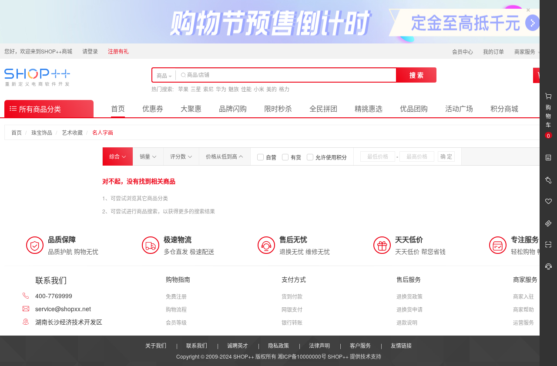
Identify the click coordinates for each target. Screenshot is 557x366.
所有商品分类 (39, 109)
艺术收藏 (72, 132)
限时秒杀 (278, 108)
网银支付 (292, 309)
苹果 (183, 89)
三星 (196, 89)
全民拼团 (323, 108)
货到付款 (292, 296)
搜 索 (416, 74)
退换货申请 (409, 309)
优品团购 (414, 108)
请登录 (90, 51)
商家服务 (525, 51)
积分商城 (504, 108)
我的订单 (493, 51)
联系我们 (196, 345)
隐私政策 (278, 345)
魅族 (233, 89)
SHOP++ (338, 356)
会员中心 (462, 51)
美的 (271, 89)
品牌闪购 (233, 108)
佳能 (246, 89)
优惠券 (152, 108)
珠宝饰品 (41, 132)
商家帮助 (523, 309)
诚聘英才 (237, 345)
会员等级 (176, 322)
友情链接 (401, 345)
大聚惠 (191, 108)
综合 (115, 156)
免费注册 (176, 296)
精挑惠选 (369, 108)
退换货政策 (409, 296)
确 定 (446, 156)
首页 (118, 108)
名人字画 (102, 132)
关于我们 (155, 345)
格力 (284, 89)
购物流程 (176, 309)
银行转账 (292, 322)
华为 (221, 89)
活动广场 (459, 108)
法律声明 (319, 345)
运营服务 (523, 322)
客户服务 (360, 345)
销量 (145, 156)
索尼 (208, 89)
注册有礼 (118, 51)
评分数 (178, 156)
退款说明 (406, 322)
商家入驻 (523, 296)
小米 (259, 89)
